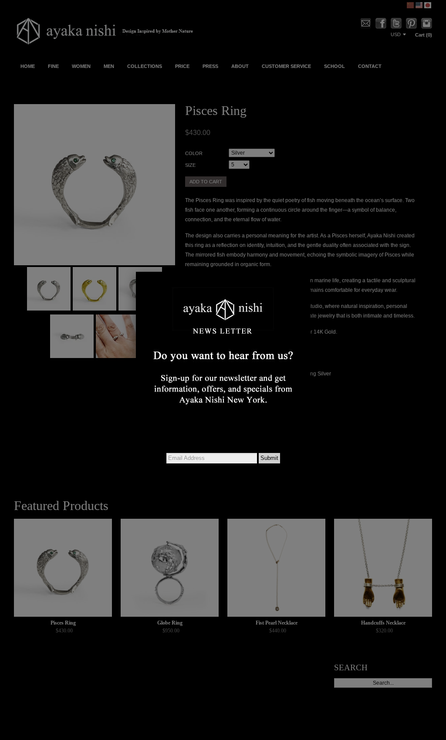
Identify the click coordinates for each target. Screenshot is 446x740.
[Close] (310, 272)
